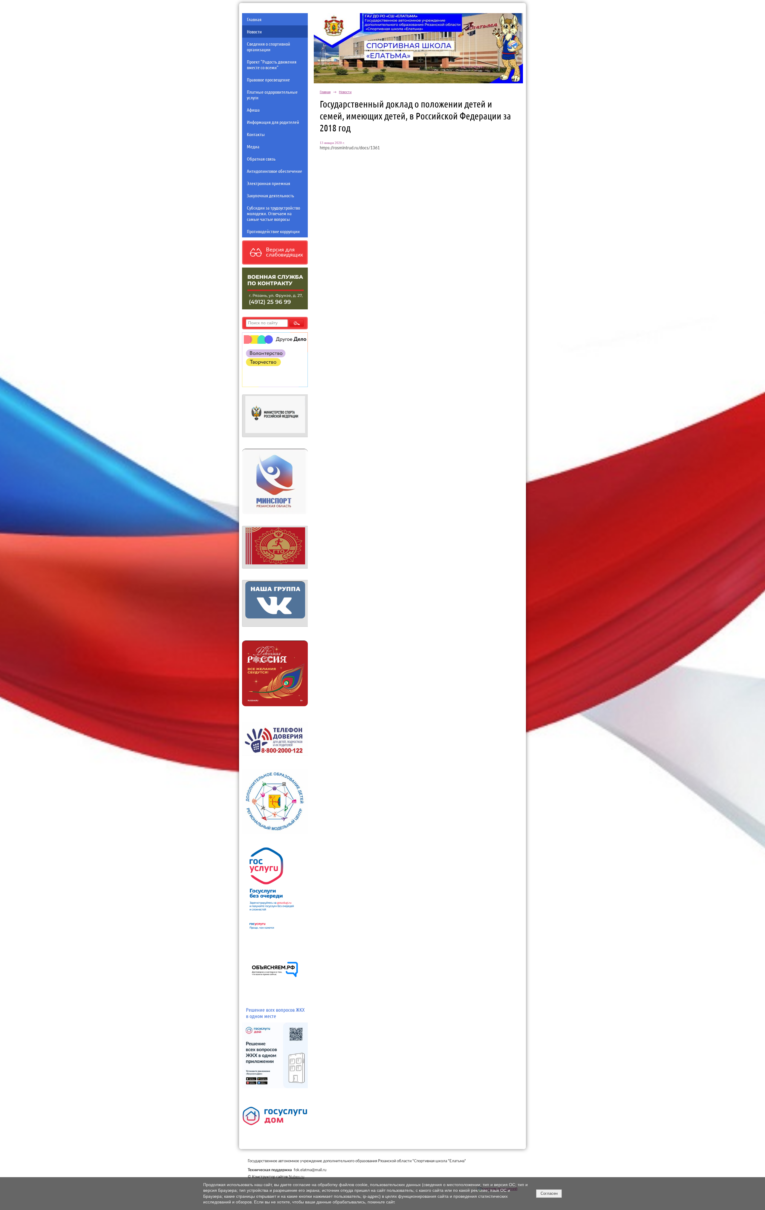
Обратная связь (261, 159)
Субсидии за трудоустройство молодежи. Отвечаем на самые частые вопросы (273, 213)
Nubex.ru (296, 1177)
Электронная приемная (268, 183)
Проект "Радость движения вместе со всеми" (271, 64)
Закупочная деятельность (270, 195)
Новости (254, 31)
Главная (254, 19)
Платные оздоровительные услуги (272, 94)
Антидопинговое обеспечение (274, 171)
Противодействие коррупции (273, 231)
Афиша (253, 110)
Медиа (253, 146)
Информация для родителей (273, 122)
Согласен (549, 1193)
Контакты (256, 134)
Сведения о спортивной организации (268, 46)
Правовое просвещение (268, 79)
